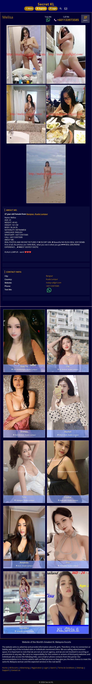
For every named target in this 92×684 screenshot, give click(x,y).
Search (53, 668)
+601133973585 (68, 20)
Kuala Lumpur (41, 214)
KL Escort (9, 256)
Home (4, 668)
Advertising (25, 668)
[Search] (61, 9)
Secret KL (46, 4)
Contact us (15, 670)
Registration (36, 668)
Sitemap (80, 668)
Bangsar (30, 214)
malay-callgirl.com (53, 282)
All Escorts (13, 668)
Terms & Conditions (66, 668)
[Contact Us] (66, 9)
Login (54, 8)
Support (5, 670)
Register (42, 8)
